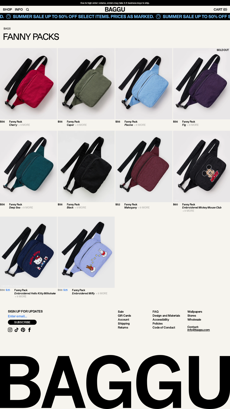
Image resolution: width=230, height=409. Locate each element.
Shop (7, 9)
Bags (7, 28)
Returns (123, 327)
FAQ (155, 311)
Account (123, 319)
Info (19, 9)
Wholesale (194, 319)
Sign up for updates (25, 311)
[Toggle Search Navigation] (27, 9)
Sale (120, 311)
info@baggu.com (198, 329)
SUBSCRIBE (22, 322)
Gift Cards (124, 315)
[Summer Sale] (115, 16)
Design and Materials (166, 315)
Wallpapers (194, 311)
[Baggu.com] (115, 9)
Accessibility (161, 319)
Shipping (124, 323)
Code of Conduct (164, 327)
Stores (191, 315)
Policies (157, 323)
